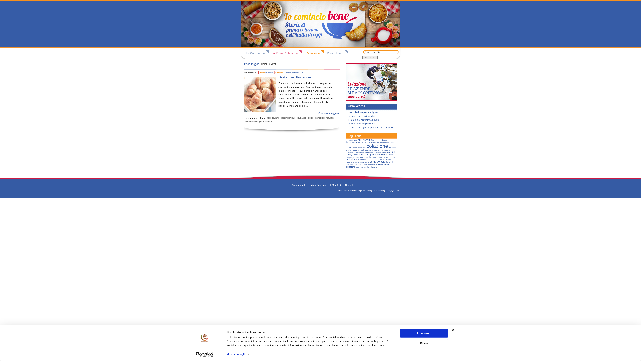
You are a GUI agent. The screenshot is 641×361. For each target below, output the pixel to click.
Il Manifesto (312, 53)
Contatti (349, 185)
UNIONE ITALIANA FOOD (349, 191)
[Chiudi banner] (453, 330)
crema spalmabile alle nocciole (383, 157)
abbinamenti (351, 140)
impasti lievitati (288, 118)
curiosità (350, 159)
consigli (391, 152)
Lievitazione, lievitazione (294, 77)
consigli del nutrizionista (377, 154)
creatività (367, 157)
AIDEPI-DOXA (368, 140)
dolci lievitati (273, 118)
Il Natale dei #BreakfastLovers (363, 119)
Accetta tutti (424, 333)
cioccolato (362, 147)
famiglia (364, 159)
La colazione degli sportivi (361, 116)
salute (372, 164)
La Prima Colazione (285, 53)
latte (369, 159)
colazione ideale (380, 152)
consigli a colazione (355, 154)
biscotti (361, 142)
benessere (352, 142)
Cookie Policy (366, 191)
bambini (385, 140)
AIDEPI (359, 140)
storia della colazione (369, 167)
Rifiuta (424, 343)
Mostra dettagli (236, 354)
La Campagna (255, 53)
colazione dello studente (381, 150)
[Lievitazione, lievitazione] (260, 110)
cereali (348, 147)
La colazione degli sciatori (361, 123)
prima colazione (379, 161)
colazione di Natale (353, 152)
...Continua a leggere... (328, 113)
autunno (378, 140)
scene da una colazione (293, 72)
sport (358, 167)
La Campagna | (297, 185)
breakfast (375, 142)
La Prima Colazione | (317, 185)
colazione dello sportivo (362, 150)
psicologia (358, 164)
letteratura (376, 159)
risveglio (366, 164)
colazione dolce (367, 152)
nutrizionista (359, 162)
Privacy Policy (379, 191)
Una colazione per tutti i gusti (363, 112)
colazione (377, 146)
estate (358, 159)
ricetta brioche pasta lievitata (258, 122)
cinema (355, 147)
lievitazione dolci (305, 118)
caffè (392, 142)
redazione (269, 72)
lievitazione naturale (324, 118)
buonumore (384, 142)
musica (383, 159)
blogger (368, 142)
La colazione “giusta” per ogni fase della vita (371, 127)
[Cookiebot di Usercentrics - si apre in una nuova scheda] (204, 354)
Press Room (335, 53)
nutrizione (350, 162)
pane (367, 162)
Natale (388, 159)
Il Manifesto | (337, 185)
